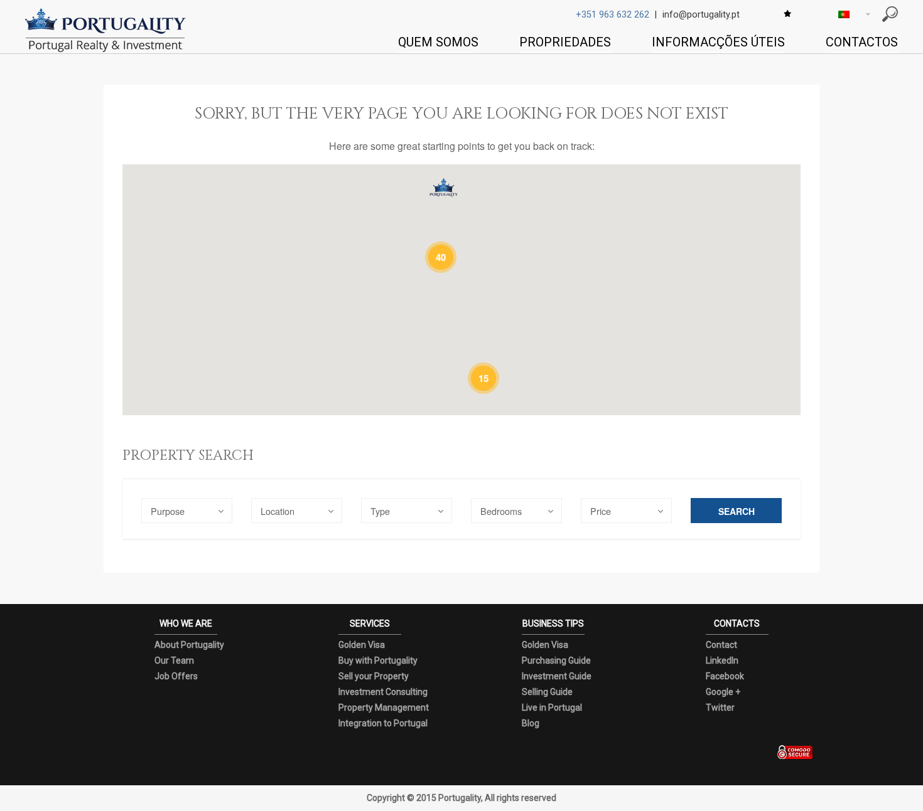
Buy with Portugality (378, 660)
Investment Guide (556, 676)
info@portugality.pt (701, 14)
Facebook (725, 676)
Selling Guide (547, 692)
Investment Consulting (383, 692)
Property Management (383, 707)
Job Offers (176, 676)
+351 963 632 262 (612, 14)
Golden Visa (361, 645)
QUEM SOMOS (438, 42)
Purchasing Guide (556, 660)
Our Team (174, 660)
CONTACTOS (862, 42)
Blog (530, 723)
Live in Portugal (552, 707)
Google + (723, 692)
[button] (443, 187)
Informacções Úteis (718, 42)
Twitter (720, 707)
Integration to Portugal (383, 723)
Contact (721, 645)
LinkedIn (722, 660)
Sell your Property (373, 676)
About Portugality (189, 645)
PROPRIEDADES (565, 42)
